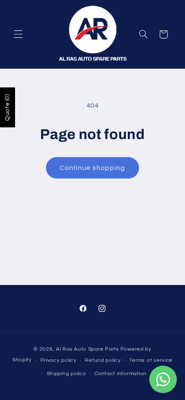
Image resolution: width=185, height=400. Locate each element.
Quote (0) (7, 107)
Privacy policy (58, 360)
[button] (18, 34)
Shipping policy (66, 373)
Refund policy (103, 360)
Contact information (120, 373)
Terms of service (151, 360)
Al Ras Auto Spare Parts (87, 349)
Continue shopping (93, 167)
